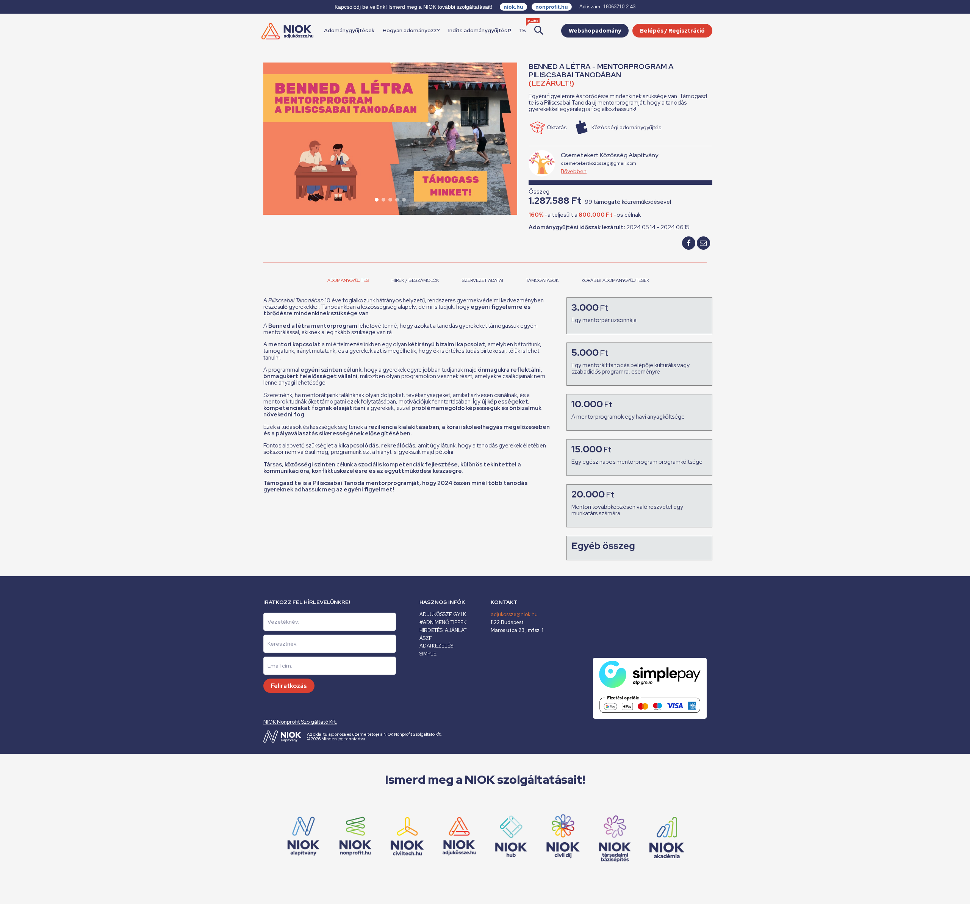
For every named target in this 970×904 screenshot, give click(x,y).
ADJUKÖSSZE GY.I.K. (443, 614)
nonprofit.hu (551, 7)
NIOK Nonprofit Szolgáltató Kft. (300, 722)
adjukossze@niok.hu (514, 614)
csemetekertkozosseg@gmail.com (598, 163)
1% (522, 30)
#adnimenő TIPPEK (442, 622)
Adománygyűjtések (349, 30)
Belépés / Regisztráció (672, 30)
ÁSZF (425, 638)
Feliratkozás (289, 686)
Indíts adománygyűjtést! (479, 30)
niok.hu (513, 7)
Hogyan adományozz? (411, 30)
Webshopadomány (595, 30)
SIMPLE (427, 654)
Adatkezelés (436, 646)
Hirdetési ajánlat (442, 630)
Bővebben (574, 171)
